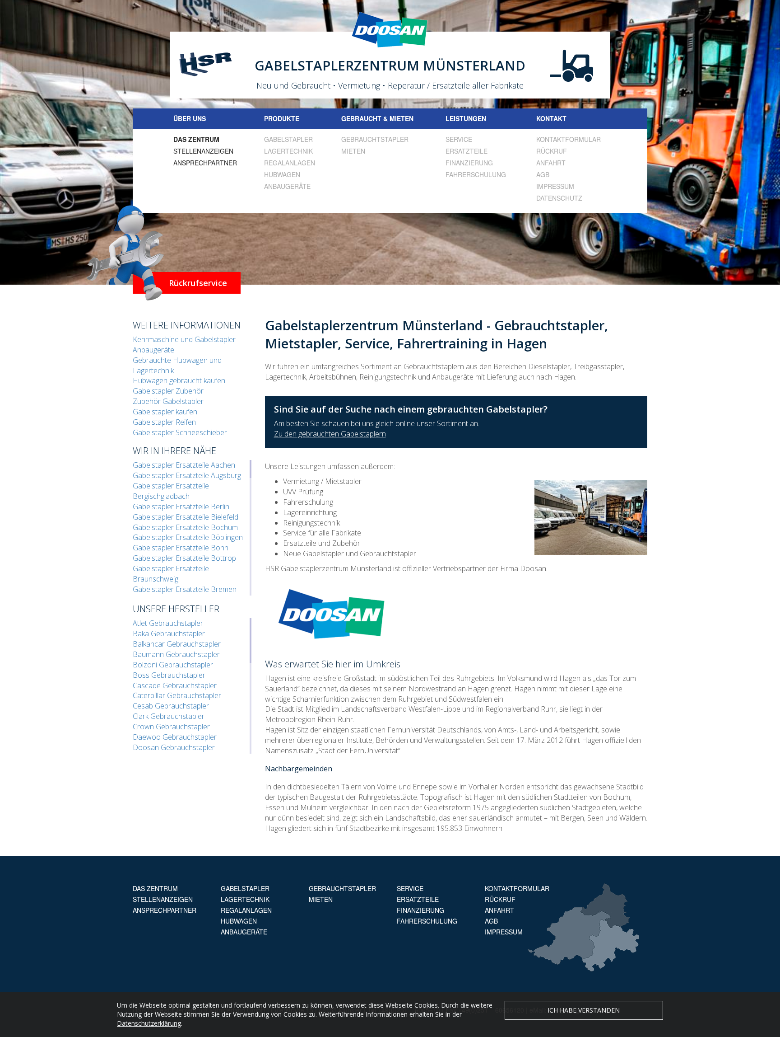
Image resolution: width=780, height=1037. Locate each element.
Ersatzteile (467, 150)
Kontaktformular (568, 139)
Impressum (555, 186)
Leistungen (466, 118)
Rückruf (551, 150)
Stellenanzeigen (203, 150)
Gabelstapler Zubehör (168, 391)
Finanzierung (469, 162)
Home (143, 118)
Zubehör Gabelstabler (168, 401)
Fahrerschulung (476, 174)
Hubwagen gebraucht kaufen (179, 380)
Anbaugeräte (287, 186)
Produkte (281, 118)
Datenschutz (559, 197)
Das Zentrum (196, 139)
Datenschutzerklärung (149, 1023)
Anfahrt (551, 162)
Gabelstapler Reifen (164, 422)
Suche (637, 118)
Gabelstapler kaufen (165, 412)
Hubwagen (282, 174)
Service (459, 139)
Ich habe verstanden (584, 1010)
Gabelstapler (288, 139)
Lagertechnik (288, 150)
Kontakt (551, 118)
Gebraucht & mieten (377, 118)
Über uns (189, 118)
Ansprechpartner (205, 162)
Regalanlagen (289, 162)
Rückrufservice (198, 282)
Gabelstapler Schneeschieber (180, 432)
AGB (542, 174)
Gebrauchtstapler (375, 139)
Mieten (353, 150)
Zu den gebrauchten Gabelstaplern (330, 434)
